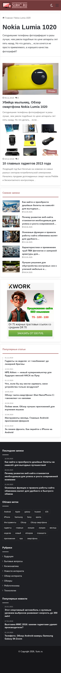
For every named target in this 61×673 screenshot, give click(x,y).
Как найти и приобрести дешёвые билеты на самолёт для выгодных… (38, 205)
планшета (41, 533)
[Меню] (57, 6)
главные (19, 528)
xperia (38, 517)
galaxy (27, 512)
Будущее (8, 556)
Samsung (19, 517)
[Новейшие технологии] (14, 5)
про (21, 538)
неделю (7, 533)
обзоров (29, 533)
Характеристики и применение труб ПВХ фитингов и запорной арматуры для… (39, 250)
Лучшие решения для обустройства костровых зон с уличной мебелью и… (39, 265)
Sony (29, 517)
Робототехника (11, 586)
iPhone (7, 517)
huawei (38, 512)
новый (18, 533)
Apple (17, 512)
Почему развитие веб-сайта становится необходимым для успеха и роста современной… (39, 220)
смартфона (32, 538)
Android (7, 512)
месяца (53, 528)
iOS (46, 512)
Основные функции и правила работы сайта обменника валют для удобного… (40, 235)
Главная (8, 18)
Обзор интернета (13, 576)
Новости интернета (14, 571)
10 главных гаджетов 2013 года (27, 163)
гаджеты (8, 528)
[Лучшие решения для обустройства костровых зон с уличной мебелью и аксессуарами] (11, 267)
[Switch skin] (51, 6)
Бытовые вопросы (13, 561)
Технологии (10, 590)
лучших (42, 528)
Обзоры (8, 581)
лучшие (31, 528)
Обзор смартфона (39, 522)
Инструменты (10, 522)
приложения (9, 538)
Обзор (23, 522)
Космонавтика (11, 566)
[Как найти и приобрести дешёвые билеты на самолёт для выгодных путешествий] (11, 206)
